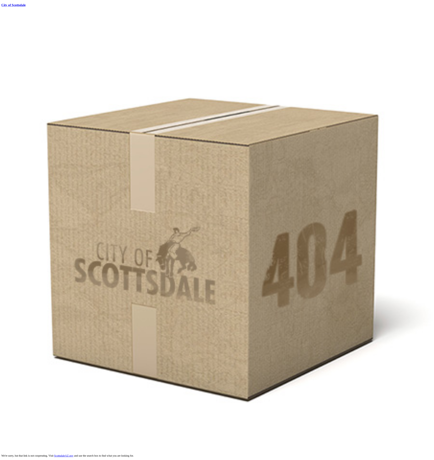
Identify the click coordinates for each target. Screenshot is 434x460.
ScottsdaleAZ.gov (63, 455)
